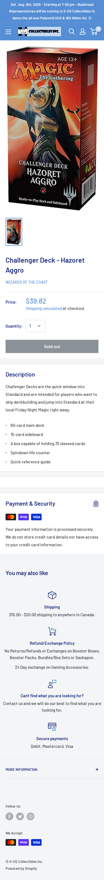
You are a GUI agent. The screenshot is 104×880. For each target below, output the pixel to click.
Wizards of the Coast (27, 282)
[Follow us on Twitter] (20, 816)
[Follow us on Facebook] (9, 816)
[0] (93, 31)
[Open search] (72, 31)
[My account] (82, 31)
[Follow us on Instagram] (30, 816)
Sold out (52, 346)
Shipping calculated (44, 308)
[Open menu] (8, 32)
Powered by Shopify (21, 868)
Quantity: (14, 325)
